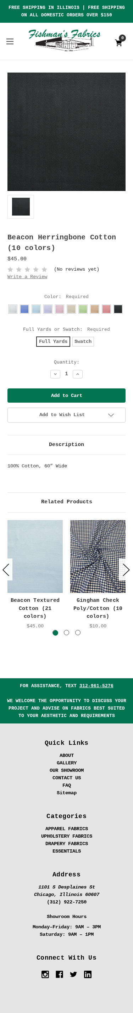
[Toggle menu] (10, 41)
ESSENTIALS (66, 851)
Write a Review (27, 277)
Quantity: (66, 362)
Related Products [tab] (66, 502)
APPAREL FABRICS (66, 829)
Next (126, 569)
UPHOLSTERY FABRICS (66, 836)
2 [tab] (66, 632)
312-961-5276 (96, 686)
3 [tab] (78, 632)
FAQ (66, 785)
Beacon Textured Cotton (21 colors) (35, 609)
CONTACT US (66, 778)
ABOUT (67, 755)
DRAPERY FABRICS (66, 844)
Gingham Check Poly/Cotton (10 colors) (98, 609)
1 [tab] (55, 632)
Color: (66, 296)
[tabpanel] (35, 575)
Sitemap (67, 793)
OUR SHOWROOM (67, 770)
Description (66, 445)
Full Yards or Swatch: (66, 329)
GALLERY (67, 763)
